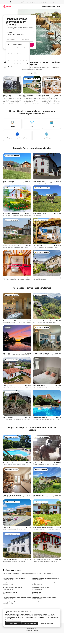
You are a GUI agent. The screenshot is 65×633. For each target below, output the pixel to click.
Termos (36, 630)
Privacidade (29, 630)
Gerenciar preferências (47, 623)
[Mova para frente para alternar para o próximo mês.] (26, 44)
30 (8, 66)
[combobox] (20, 34)
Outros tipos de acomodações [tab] (11, 573)
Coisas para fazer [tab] (48, 573)
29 (27, 63)
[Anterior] (28, 73)
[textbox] (13, 40)
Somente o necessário (30, 623)
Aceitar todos (13, 623)
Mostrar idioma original (48, 2)
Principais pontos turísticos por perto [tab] (31, 573)
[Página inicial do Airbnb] (7, 6)
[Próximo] (35, 73)
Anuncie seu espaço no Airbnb (51, 6)
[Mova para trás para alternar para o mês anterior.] (8, 44)
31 (11, 66)
